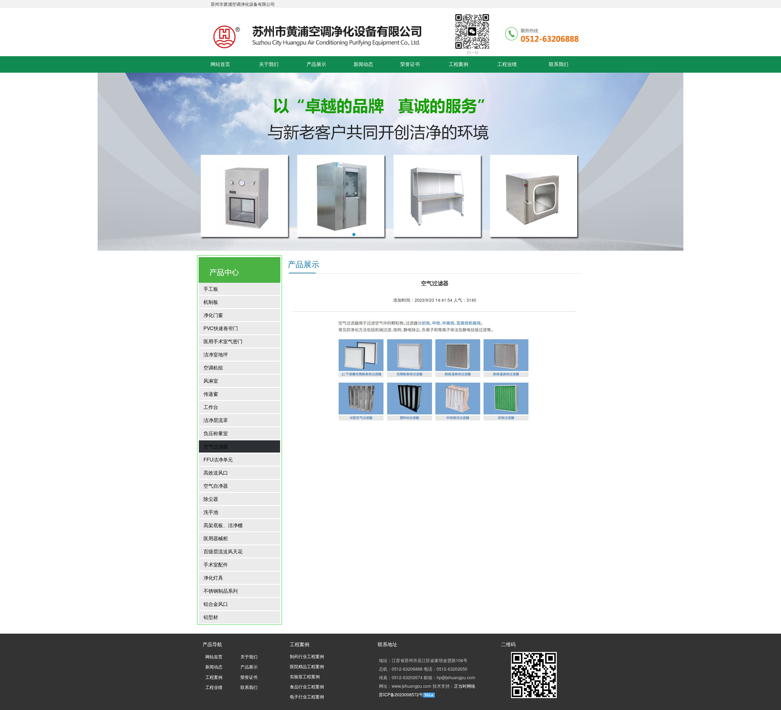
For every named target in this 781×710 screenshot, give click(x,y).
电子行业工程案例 (307, 697)
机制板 (210, 301)
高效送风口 (215, 472)
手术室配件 (215, 564)
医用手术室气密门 (223, 341)
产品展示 (316, 64)
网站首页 (220, 64)
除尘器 (210, 498)
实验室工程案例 (305, 677)
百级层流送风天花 (223, 551)
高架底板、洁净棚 (223, 525)
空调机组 (213, 367)
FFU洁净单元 (218, 459)
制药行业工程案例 (307, 656)
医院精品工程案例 (307, 666)
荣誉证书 (410, 64)
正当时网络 (464, 686)
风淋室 (210, 380)
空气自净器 (215, 485)
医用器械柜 (215, 538)
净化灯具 (213, 577)
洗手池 (210, 511)
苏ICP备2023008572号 (401, 694)
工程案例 (458, 64)
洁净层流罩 (215, 420)
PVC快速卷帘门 (220, 328)
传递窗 (210, 393)
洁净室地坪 (215, 354)
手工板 (210, 288)
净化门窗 (213, 315)
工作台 (210, 406)
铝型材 (210, 617)
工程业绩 (507, 64)
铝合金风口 (215, 603)
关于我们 (269, 64)
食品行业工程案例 (307, 687)
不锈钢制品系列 (220, 590)
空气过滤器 (215, 446)
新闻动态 (363, 64)
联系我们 (558, 64)
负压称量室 (215, 433)
